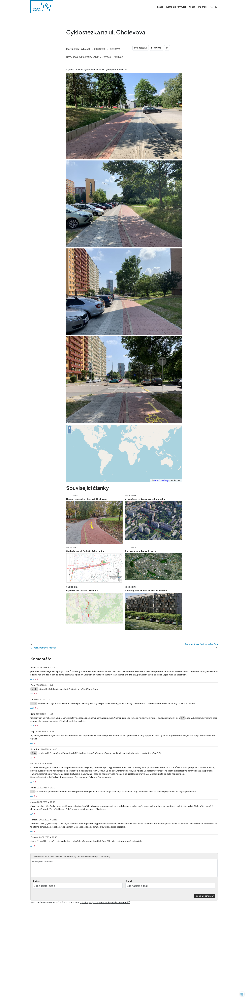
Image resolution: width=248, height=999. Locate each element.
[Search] (211, 6)
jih (167, 47)
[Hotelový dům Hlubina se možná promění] (153, 611)
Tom (34, 703)
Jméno (36, 881)
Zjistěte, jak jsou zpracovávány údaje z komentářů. (105, 902)
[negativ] (35, 679)
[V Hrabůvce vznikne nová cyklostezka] (153, 520)
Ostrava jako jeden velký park (140, 551)
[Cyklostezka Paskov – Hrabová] (94, 608)
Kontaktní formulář (176, 6)
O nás (192, 6)
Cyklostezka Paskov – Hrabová (82, 590)
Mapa (160, 6)
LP (182, 718)
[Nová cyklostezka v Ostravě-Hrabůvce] (94, 522)
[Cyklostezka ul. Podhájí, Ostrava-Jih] (94, 568)
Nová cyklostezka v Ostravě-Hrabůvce (86, 499)
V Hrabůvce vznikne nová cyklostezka (145, 499)
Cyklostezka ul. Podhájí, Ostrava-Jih (85, 551)
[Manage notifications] (242, 994)
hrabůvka (156, 47)
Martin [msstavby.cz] (78, 49)
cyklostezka (140, 47)
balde (34, 689)
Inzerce (202, 6)
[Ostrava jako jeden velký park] (153, 566)
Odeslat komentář (205, 896)
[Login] (216, 6)
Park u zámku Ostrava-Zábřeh (201, 644)
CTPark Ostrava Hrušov (43, 647)
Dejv (34, 753)
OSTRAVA (115, 49)
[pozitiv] (31, 679)
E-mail (128, 881)
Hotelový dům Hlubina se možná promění (146, 590)
